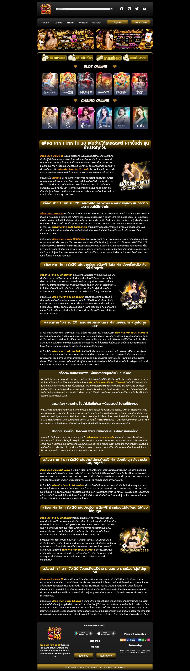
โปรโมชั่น (58, 22)
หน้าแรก (45, 22)
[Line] (129, 8)
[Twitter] (136, 8)
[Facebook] (121, 8)
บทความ (83, 22)
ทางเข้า (70, 22)
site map (95, 646)
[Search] (111, 9)
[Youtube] (144, 8)
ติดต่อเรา (96, 22)
